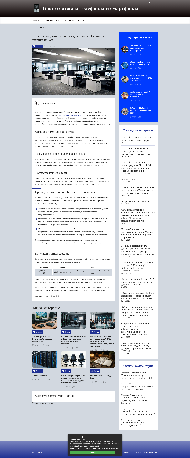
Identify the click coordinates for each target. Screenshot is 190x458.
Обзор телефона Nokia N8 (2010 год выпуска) (140, 63)
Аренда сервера (129, 179)
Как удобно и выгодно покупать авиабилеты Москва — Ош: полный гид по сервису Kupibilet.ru (138, 233)
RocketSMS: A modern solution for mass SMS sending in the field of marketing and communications (137, 266)
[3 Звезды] (55, 296)
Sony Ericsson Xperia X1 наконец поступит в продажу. (138, 387)
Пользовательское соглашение (146, 452)
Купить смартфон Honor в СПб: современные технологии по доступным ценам (138, 282)
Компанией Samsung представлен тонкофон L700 (136, 376)
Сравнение (69, 20)
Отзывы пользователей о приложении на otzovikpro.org (140, 48)
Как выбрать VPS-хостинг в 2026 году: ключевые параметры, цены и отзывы (135, 151)
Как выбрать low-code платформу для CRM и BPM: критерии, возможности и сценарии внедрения (136, 166)
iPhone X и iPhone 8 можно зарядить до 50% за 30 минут (141, 78)
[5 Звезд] (58, 296)
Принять (93, 452)
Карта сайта (125, 452)
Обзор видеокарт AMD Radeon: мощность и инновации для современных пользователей (137, 296)
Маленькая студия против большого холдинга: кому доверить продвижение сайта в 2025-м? (138, 347)
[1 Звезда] (51, 296)
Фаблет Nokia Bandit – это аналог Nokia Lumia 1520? (140, 110)
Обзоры (36, 20)
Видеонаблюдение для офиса (70, 115)
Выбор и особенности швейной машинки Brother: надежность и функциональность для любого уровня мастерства (138, 310)
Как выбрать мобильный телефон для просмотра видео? (138, 412)
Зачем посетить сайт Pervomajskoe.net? (132, 424)
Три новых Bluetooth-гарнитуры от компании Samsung (134, 400)
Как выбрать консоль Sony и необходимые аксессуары (136, 139)
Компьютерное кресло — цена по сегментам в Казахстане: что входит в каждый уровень (138, 190)
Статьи (81, 20)
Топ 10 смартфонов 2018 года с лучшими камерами (141, 94)
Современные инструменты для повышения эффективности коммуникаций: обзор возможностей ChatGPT (136, 329)
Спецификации (52, 20)
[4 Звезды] (57, 296)
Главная (152, 3)
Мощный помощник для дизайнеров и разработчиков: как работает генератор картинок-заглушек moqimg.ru (137, 249)
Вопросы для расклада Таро (136, 201)
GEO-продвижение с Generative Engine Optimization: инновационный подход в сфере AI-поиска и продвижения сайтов (138, 215)
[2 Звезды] (53, 296)
